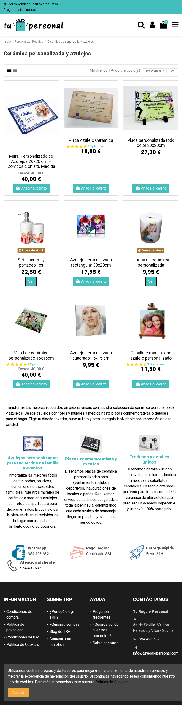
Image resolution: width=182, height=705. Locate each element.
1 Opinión (34, 364)
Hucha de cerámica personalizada (151, 262)
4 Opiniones (95, 146)
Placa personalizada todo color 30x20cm (150, 143)
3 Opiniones (155, 364)
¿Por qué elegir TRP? (62, 614)
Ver (31, 281)
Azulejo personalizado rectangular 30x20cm (91, 262)
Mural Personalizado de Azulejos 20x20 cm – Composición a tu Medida (31, 161)
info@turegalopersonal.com (155, 653)
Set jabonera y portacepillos (31, 262)
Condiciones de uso (22, 637)
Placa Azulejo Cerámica (91, 140)
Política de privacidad (15, 627)
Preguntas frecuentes (20, 10)
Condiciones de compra (19, 614)
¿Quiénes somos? (65, 624)
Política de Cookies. (111, 682)
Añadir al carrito (34, 188)
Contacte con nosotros (60, 642)
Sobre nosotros (105, 643)
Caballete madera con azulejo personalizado (151, 355)
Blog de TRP (60, 631)
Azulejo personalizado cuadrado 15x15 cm (91, 355)
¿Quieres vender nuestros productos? (32, 4)
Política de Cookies (22, 644)
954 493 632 (30, 568)
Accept (18, 692)
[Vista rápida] (31, 149)
